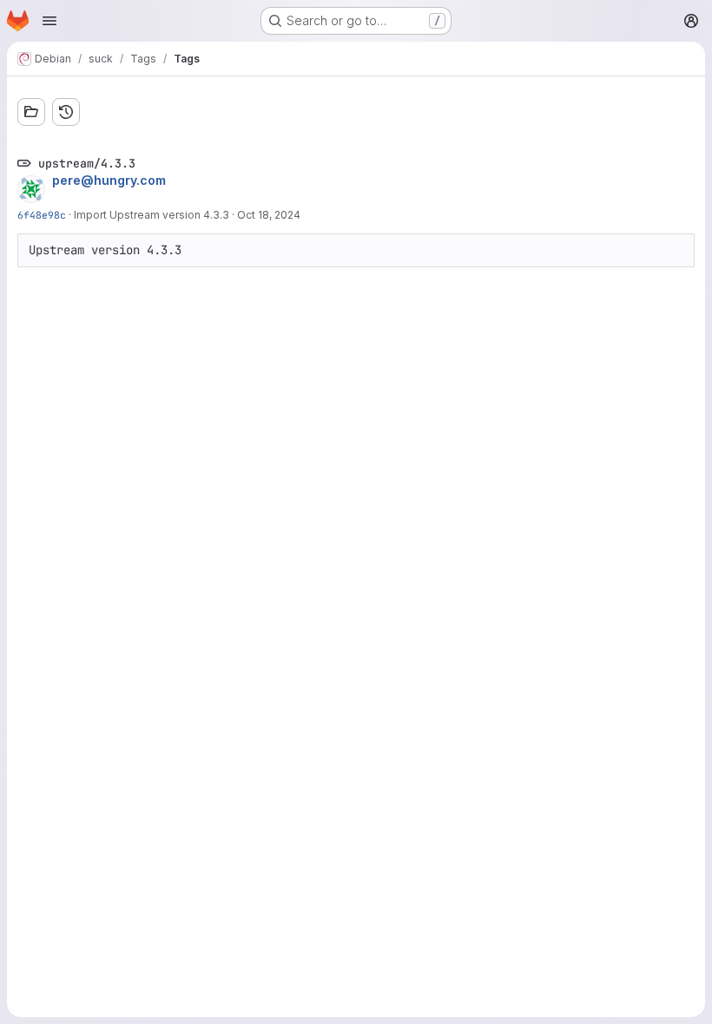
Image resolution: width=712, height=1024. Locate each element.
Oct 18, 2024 (268, 214)
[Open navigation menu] (49, 21)
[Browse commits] (66, 112)
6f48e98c (41, 214)
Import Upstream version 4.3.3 (151, 214)
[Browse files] (31, 112)
